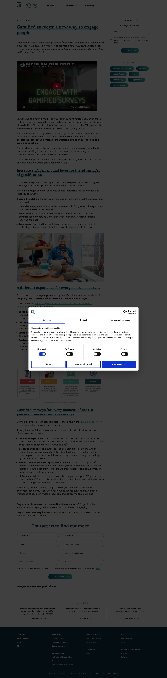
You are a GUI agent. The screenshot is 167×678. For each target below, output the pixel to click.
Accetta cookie (118, 364)
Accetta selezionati (83, 364)
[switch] (69, 354)
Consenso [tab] (46, 320)
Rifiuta (48, 364)
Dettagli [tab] (83, 320)
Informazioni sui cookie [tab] (120, 320)
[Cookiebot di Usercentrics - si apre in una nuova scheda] (125, 312)
